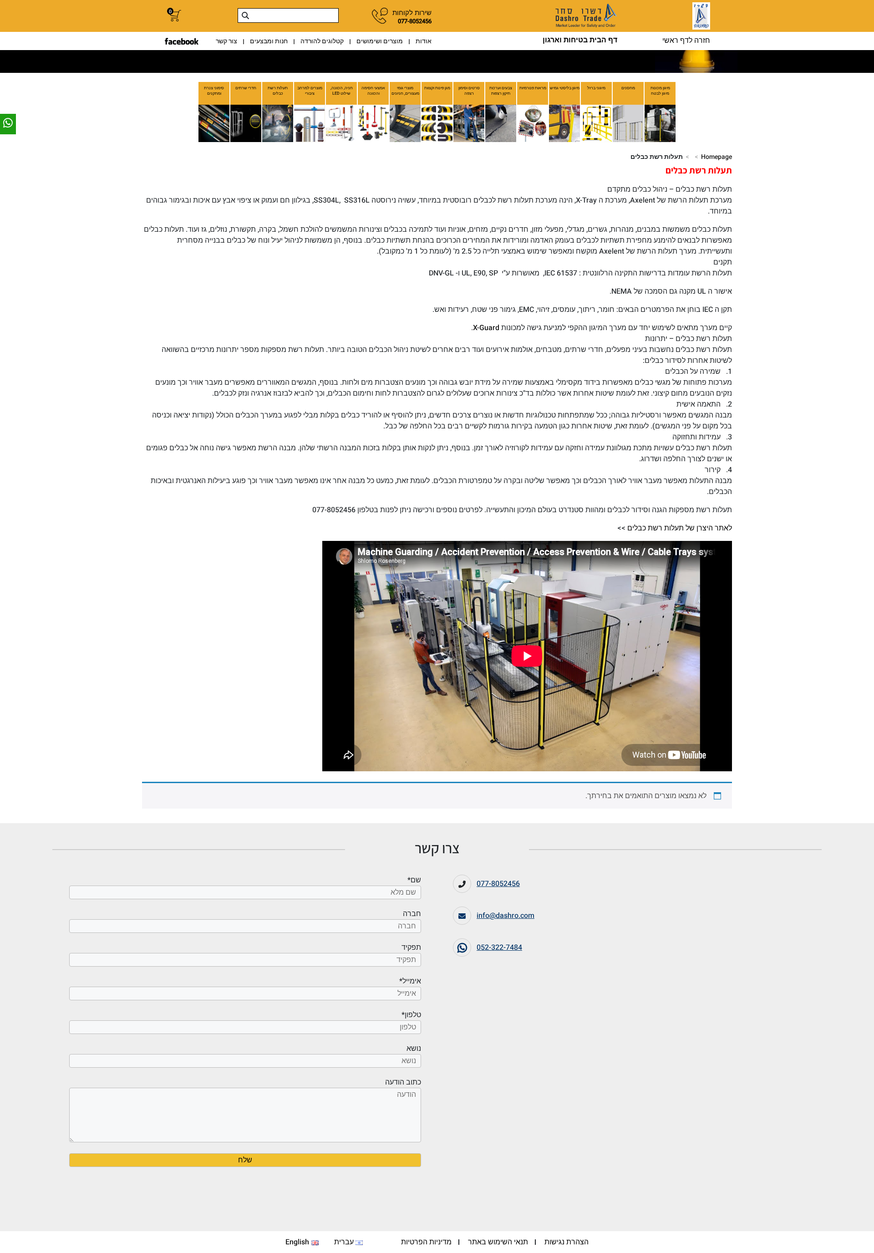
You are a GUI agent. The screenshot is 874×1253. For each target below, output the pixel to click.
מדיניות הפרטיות (426, 1242)
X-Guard (486, 327)
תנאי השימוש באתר (498, 1242)
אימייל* (410, 981)
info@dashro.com (505, 915)
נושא (414, 1048)
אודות (424, 41)
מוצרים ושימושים (379, 41)
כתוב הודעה (403, 1139)
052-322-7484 (499, 947)
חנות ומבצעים (269, 41)
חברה (412, 913)
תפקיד (411, 947)
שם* (414, 880)
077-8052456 (498, 883)
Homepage (716, 157)
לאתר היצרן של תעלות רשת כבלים (679, 528)
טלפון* (411, 1014)
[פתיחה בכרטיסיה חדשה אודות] (181, 41)
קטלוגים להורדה (322, 41)
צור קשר (226, 41)
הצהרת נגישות (566, 1242)
